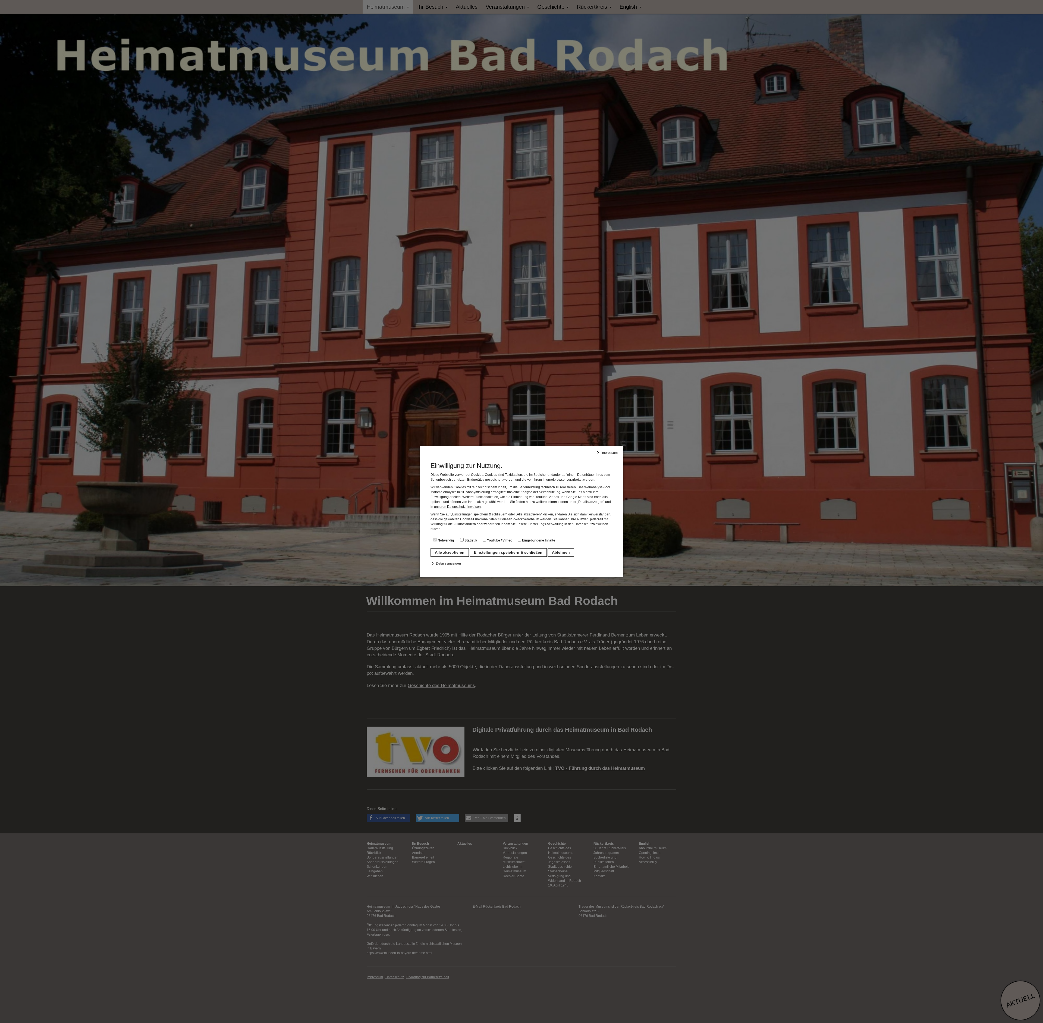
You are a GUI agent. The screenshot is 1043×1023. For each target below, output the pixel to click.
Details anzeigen (448, 563)
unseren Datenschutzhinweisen (457, 507)
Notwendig (445, 540)
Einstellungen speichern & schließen (508, 552)
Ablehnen (561, 552)
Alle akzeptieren (449, 552)
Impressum (609, 453)
